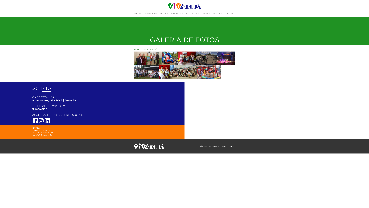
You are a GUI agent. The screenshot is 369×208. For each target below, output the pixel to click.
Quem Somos (145, 14)
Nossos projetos (160, 14)
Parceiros (184, 14)
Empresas (195, 14)
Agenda (174, 14)
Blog (221, 14)
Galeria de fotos (209, 14)
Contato (229, 14)
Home (135, 14)
